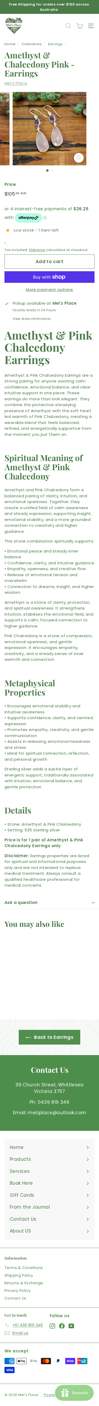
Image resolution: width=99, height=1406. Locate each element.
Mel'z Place (15, 83)
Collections (32, 44)
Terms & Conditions (23, 1267)
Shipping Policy (18, 1275)
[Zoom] (79, 158)
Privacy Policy (17, 1290)
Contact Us (15, 1298)
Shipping (37, 250)
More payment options (49, 289)
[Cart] (79, 26)
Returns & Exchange (23, 1283)
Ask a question (21, 902)
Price (10, 184)
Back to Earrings (53, 1037)
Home (10, 44)
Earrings (55, 44)
